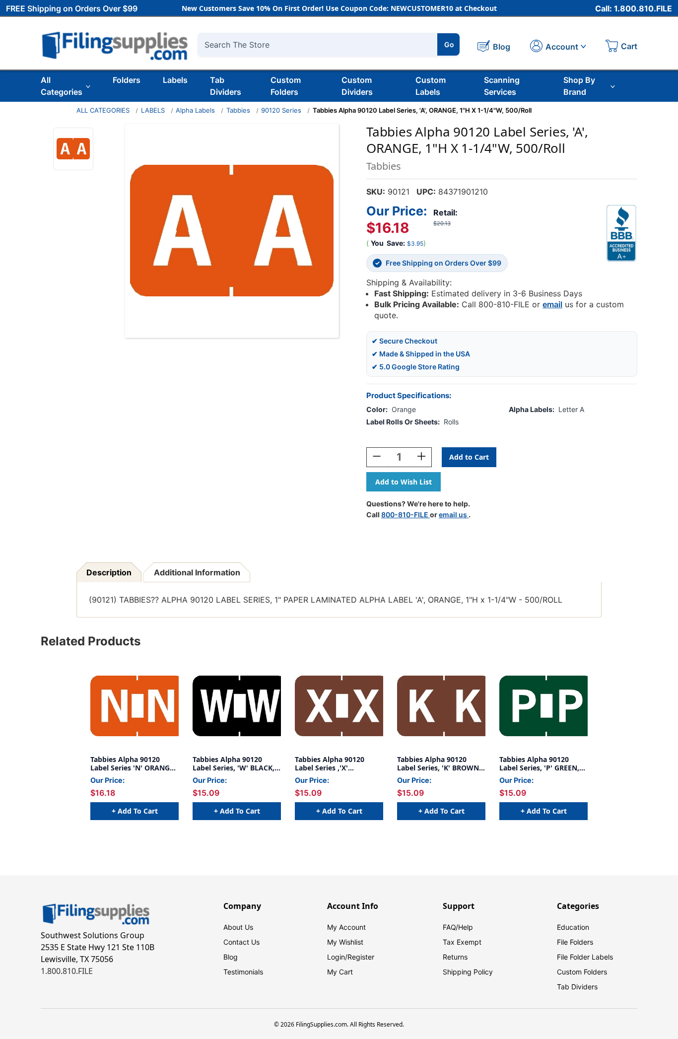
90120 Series (281, 110)
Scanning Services (502, 86)
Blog (230, 957)
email (552, 304)
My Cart (340, 972)
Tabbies (238, 110)
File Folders (575, 942)
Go (449, 44)
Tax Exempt (462, 942)
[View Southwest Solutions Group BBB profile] (621, 233)
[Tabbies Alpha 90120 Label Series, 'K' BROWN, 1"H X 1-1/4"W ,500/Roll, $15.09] (441, 706)
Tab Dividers (225, 86)
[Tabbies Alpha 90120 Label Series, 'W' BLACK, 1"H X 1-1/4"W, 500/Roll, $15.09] (237, 706)
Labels (175, 80)
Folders (126, 80)
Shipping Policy (468, 972)
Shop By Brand (579, 86)
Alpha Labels (195, 110)
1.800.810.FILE (67, 971)
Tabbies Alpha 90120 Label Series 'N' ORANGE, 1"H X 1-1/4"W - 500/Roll (133, 763)
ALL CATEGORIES (103, 110)
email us (454, 514)
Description (109, 572)
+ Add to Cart (135, 811)
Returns (455, 957)
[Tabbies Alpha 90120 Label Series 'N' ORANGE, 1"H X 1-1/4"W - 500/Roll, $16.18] (134, 706)
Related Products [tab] (90, 641)
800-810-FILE (405, 514)
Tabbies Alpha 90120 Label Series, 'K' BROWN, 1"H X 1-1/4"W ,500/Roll (439, 763)
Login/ (337, 957)
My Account (346, 927)
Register (360, 957)
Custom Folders (286, 86)
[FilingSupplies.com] (115, 44)
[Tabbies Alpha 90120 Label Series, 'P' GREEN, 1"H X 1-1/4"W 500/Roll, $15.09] (543, 706)
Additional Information (197, 572)
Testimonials (243, 972)
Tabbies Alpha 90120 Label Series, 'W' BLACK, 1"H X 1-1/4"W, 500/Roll (233, 763)
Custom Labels (430, 86)
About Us (238, 927)
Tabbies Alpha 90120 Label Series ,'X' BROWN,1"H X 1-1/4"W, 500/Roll (334, 763)
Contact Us (241, 942)
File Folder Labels (585, 957)
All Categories (61, 86)
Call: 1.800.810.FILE (633, 8)
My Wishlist (345, 942)
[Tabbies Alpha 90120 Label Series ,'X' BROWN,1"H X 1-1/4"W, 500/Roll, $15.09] (339, 706)
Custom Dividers (357, 86)
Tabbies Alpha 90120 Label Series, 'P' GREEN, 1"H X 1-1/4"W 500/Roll (539, 763)
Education (573, 927)
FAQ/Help (458, 927)
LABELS (153, 110)
